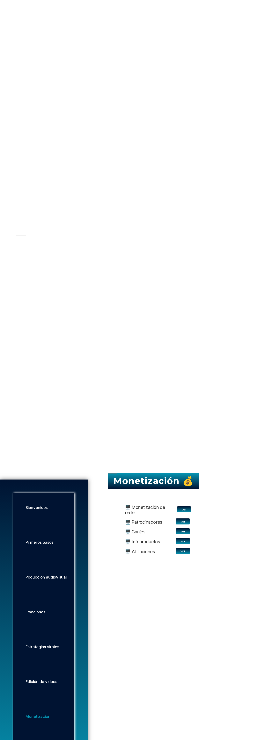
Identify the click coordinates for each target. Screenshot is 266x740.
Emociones (35, 612)
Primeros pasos (39, 542)
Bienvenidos (36, 507)
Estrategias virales (42, 647)
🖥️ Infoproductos (142, 541)
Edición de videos (41, 682)
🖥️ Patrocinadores (143, 522)
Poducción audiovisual (46, 577)
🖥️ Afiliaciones (140, 551)
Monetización (37, 716)
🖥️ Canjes (135, 532)
